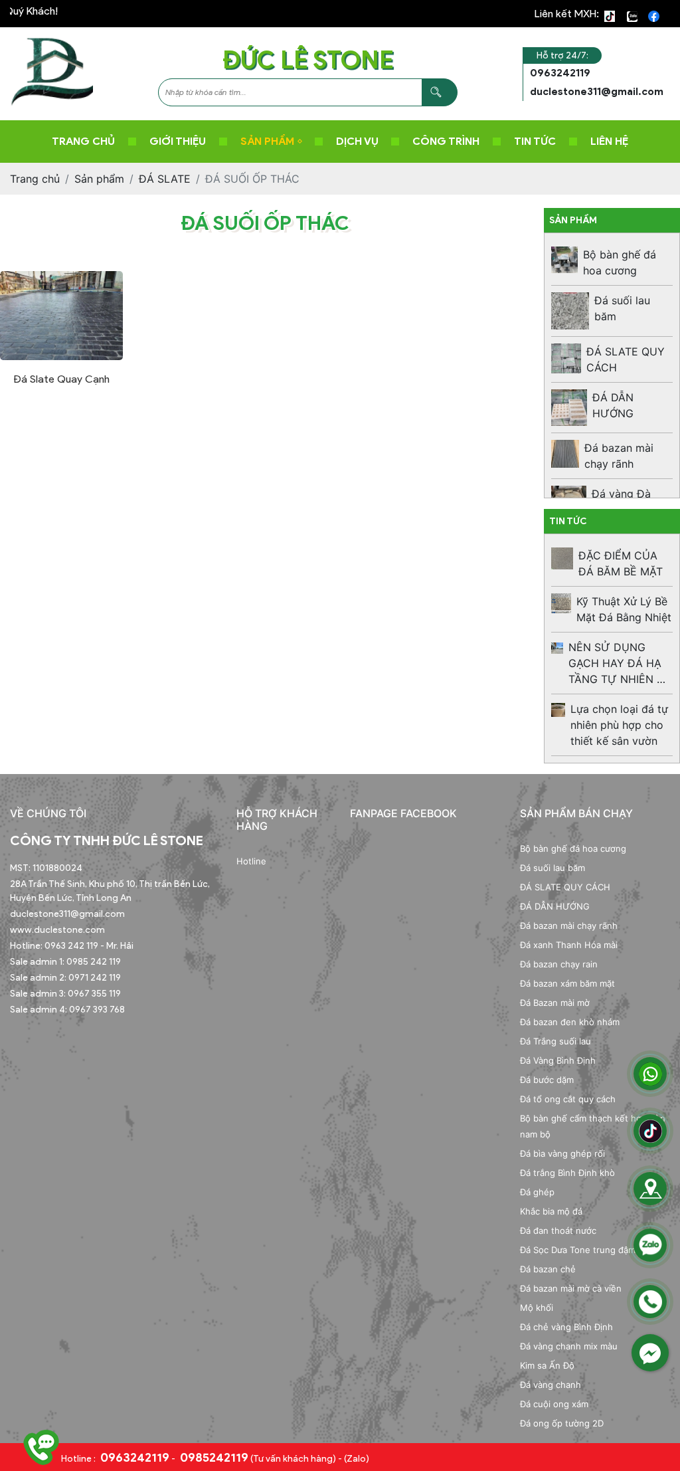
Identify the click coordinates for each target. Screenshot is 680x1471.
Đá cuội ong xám (554, 1404)
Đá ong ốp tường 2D (562, 1423)
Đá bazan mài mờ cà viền (571, 1288)
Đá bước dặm (547, 1079)
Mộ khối (536, 1307)
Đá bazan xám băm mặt (567, 983)
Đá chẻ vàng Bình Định (566, 1327)
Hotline (251, 861)
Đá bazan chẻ (548, 1269)
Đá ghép (537, 1192)
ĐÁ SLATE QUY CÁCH (565, 887)
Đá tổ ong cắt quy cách (568, 1099)
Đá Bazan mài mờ (555, 1002)
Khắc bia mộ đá (551, 1211)
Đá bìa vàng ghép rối (562, 1153)
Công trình (445, 141)
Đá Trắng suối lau (555, 1041)
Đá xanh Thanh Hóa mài (569, 944)
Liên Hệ (609, 141)
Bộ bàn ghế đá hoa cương (573, 848)
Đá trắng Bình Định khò (567, 1172)
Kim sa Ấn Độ (547, 1365)
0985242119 (212, 1457)
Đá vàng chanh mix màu (569, 1346)
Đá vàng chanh (550, 1384)
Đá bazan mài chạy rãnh (569, 925)
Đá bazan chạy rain (559, 964)
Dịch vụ (357, 141)
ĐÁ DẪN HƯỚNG (555, 906)
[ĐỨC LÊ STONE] (51, 72)
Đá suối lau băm (552, 867)
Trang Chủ (83, 141)
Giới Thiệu (177, 141)
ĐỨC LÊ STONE (308, 59)
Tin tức (535, 141)
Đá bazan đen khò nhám (570, 1022)
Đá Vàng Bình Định (558, 1060)
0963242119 (133, 1457)
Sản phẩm (267, 141)
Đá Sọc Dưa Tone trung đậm (578, 1249)
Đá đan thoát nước (558, 1230)
